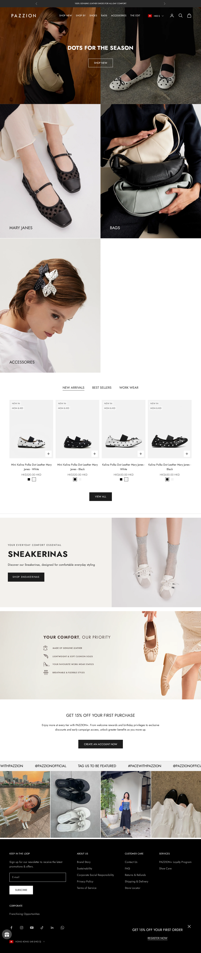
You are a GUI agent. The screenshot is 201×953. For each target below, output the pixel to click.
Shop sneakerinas (26, 577)
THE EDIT (135, 15)
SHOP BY (81, 15)
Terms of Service (86, 888)
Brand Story (83, 862)
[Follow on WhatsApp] (62, 928)
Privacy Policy (85, 881)
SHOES (93, 15)
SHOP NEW (65, 15)
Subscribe (21, 890)
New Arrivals (73, 387)
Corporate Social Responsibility (95, 875)
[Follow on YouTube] (32, 928)
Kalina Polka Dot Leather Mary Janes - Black (169, 467)
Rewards (7, 934)
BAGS (104, 15)
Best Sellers (101, 387)
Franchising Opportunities (24, 914)
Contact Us (131, 862)
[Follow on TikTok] (42, 928)
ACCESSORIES (118, 15)
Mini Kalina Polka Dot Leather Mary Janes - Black (77, 467)
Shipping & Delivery (136, 881)
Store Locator (132, 888)
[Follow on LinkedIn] (52, 928)
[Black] (28, 479)
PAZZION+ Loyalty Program (175, 862)
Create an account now (100, 744)
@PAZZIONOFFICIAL (30, 765)
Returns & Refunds (135, 875)
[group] (100, 655)
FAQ (127, 868)
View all (100, 496)
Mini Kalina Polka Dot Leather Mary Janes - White (31, 467)
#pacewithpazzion (124, 765)
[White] (34, 479)
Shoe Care (165, 868)
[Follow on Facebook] (11, 928)
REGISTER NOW (157, 938)
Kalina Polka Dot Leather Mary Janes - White (123, 467)
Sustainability (84, 868)
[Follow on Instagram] (22, 928)
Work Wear (128, 387)
